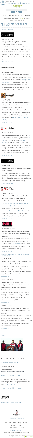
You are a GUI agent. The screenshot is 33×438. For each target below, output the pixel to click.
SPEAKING (27, 18)
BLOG (15, 21)
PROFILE (27, 15)
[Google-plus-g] (21, 12)
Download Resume (9, 384)
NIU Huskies (17, 244)
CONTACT (21, 21)
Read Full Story (7, 122)
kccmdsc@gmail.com (16, 8)
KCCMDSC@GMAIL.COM (16, 430)
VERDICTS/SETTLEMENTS (10, 18)
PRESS (21, 18)
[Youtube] (16, 12)
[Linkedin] (19, 12)
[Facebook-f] (12, 12)
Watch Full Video (7, 62)
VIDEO (11, 21)
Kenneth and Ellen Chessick (18, 211)
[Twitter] (14, 12)
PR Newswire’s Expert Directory (11, 402)
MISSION (5, 15)
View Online (5, 276)
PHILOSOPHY (13, 15)
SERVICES (21, 15)
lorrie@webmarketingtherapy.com (12, 371)
